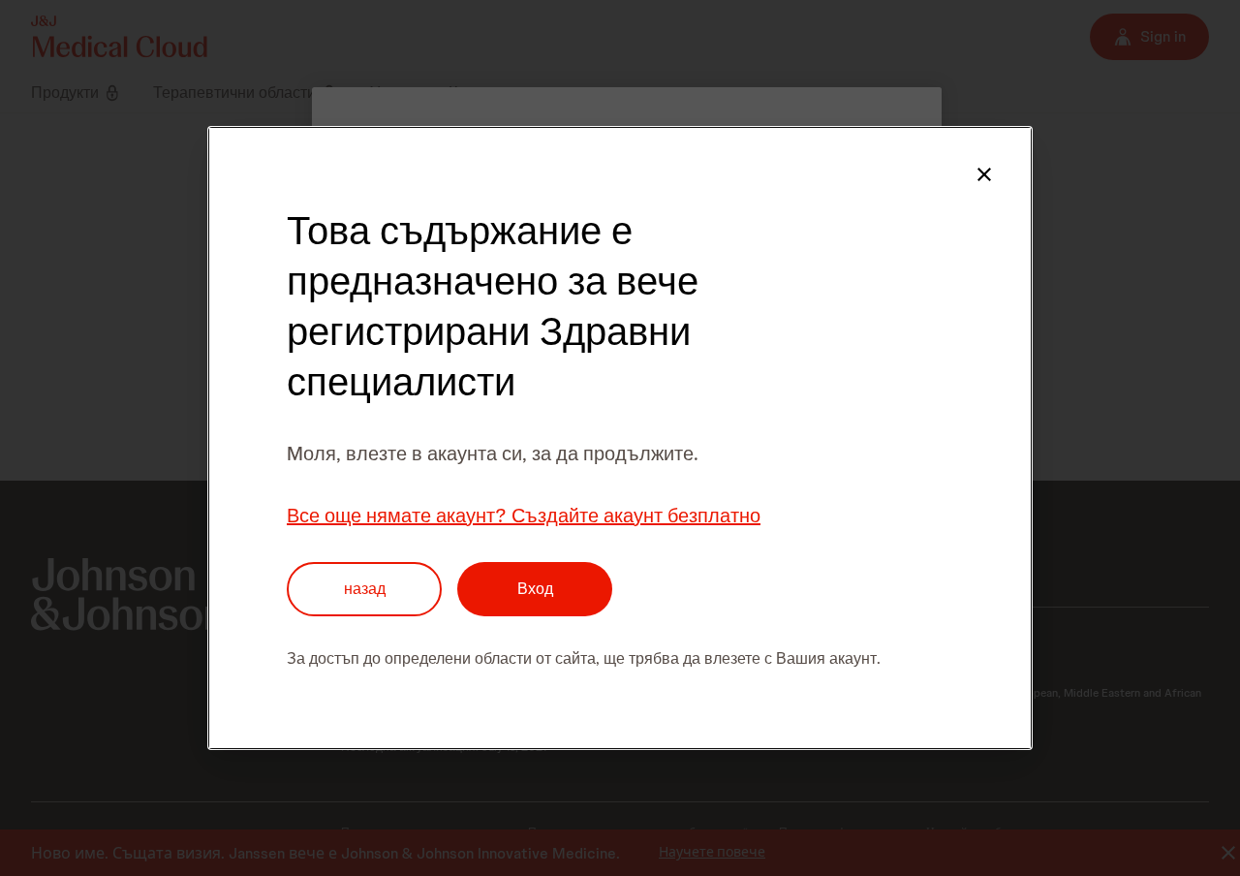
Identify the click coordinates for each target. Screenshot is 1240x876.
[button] (984, 174)
